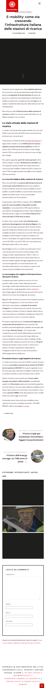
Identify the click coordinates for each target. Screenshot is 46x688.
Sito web (9, 621)
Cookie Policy (31, 681)
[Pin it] (16, 417)
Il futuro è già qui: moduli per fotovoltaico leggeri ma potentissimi (23, 436)
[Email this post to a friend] (21, 417)
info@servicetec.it (23, 675)
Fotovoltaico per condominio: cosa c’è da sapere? (23, 490)
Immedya (23, 684)
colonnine (35, 289)
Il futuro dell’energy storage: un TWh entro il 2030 (23, 458)
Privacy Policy (14, 681)
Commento (10, 574)
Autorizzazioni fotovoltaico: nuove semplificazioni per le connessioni (23, 543)
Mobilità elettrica (23, 12)
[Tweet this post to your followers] (10, 417)
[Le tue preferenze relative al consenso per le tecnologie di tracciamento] (42, 686)
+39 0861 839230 (31, 673)
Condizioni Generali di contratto (22, 678)
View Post (23, 497)
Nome (8, 604)
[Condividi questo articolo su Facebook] (5, 417)
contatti (26, 406)
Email (8, 613)
